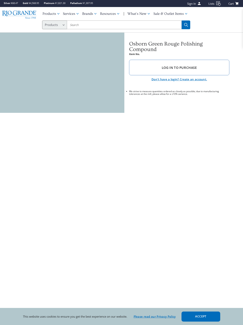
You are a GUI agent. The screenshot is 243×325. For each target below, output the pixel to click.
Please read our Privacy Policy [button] (155, 316)
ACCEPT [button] (200, 316)
